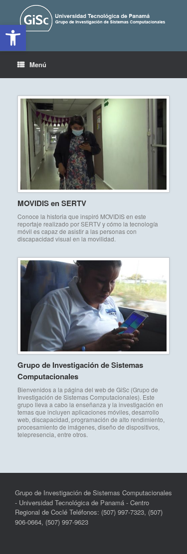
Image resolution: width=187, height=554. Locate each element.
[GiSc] (93, 18)
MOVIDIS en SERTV (51, 203)
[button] (13, 38)
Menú (37, 64)
